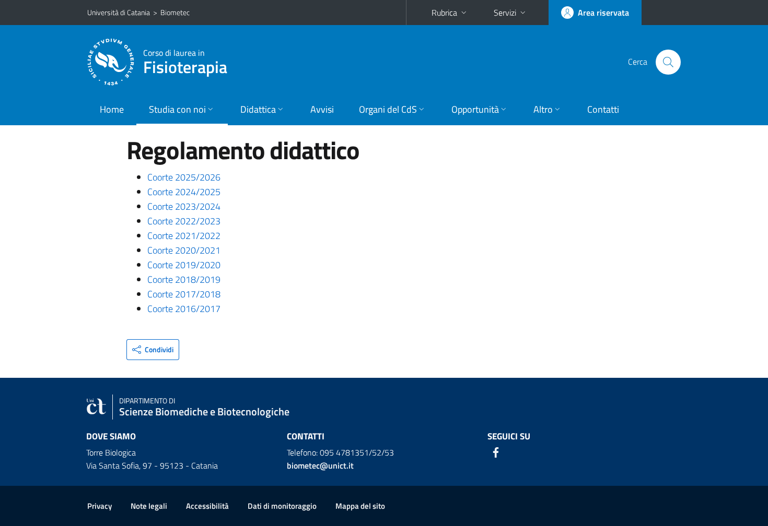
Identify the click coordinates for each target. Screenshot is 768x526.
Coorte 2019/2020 (183, 265)
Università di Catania (118, 12)
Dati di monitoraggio (282, 506)
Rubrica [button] (444, 12)
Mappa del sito (360, 506)
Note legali (149, 506)
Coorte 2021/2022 (183, 236)
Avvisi (322, 109)
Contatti (603, 109)
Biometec (175, 12)
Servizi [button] (505, 12)
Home (112, 109)
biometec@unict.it (320, 465)
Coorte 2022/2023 (183, 221)
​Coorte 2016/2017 (183, 309)
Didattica (258, 109)
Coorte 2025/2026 (183, 177)
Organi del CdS (388, 109)
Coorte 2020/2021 (183, 250)
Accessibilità (207, 506)
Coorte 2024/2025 (183, 192)
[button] (152, 349)
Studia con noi (177, 109)
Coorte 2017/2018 (183, 294)
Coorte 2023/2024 (183, 206)
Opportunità (475, 109)
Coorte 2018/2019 (183, 279)
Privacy (99, 506)
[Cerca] (668, 62)
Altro (543, 109)
